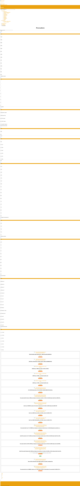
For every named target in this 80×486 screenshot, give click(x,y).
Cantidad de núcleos (3, 76)
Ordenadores (5, 18)
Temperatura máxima (3, 236)
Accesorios (5, 11)
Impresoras (5, 16)
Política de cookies (2, 484)
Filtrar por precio (2, 30)
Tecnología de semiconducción (4, 217)
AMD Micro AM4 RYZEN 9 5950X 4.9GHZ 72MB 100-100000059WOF (40, 361)
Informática (3, 10)
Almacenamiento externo (7, 12)
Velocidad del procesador (3, 326)
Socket (1, 135)
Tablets (5, 19)
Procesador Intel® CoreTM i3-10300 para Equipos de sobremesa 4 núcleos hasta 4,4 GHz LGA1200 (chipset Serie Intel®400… (40, 443)
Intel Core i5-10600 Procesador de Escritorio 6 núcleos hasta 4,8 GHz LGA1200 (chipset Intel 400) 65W (40, 405)
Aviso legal (1, 481)
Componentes (5, 14)
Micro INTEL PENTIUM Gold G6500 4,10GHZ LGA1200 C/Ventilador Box (40, 461)
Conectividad (5, 15)
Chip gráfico (2, 106)
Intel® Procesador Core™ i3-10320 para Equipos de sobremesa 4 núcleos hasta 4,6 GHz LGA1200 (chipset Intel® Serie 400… (40, 435)
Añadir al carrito (40, 371)
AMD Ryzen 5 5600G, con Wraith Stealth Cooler (40, 375)
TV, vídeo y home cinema (7, 21)
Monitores (5, 17)
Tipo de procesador (2, 275)
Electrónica (3, 20)
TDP (1, 160)
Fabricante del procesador (3, 125)
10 (2, 477)
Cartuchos (5, 13)
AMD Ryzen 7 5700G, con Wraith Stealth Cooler (40, 382)
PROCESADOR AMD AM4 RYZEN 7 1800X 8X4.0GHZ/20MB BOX (40, 354)
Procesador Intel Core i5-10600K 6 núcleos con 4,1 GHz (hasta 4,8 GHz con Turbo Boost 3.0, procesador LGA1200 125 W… (40, 469)
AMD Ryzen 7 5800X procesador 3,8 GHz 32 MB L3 (40, 368)
